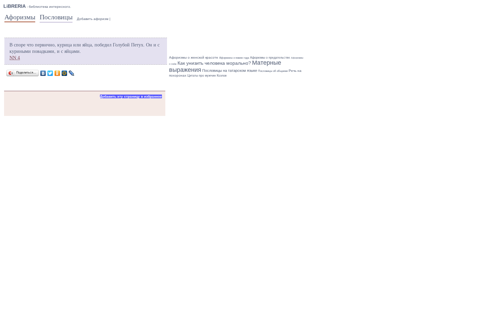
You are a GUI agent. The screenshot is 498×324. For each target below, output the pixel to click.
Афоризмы (19, 17)
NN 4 (14, 57)
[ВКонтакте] (43, 73)
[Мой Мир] (64, 73)
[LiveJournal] (71, 73)
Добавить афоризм (92, 19)
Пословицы (56, 17)
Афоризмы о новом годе (234, 57)
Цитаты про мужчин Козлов (207, 75)
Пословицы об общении (273, 71)
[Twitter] (50, 73)
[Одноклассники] (57, 73)
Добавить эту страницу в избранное (131, 96)
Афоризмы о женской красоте (193, 57)
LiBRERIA (14, 6)
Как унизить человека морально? (214, 63)
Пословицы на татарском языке (229, 70)
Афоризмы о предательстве (270, 57)
